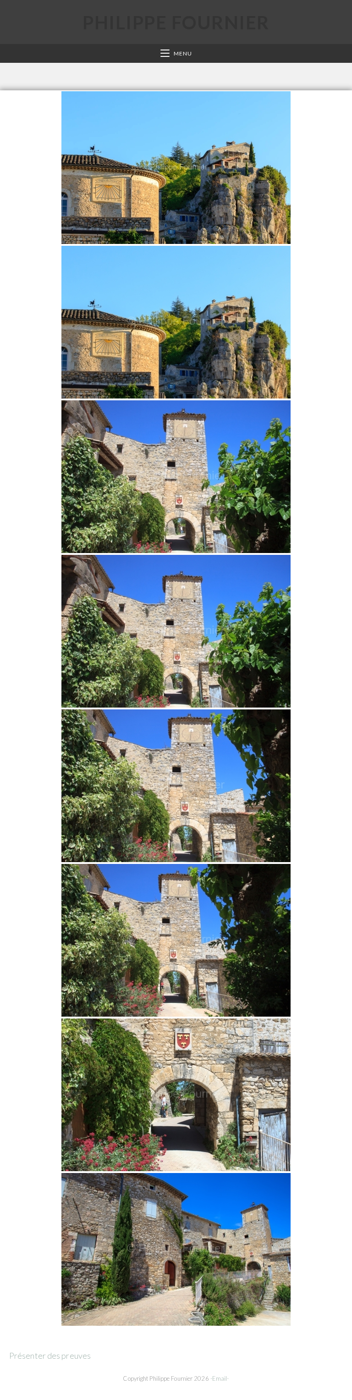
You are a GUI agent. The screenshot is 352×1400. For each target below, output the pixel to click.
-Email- (219, 1378)
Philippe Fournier (176, 22)
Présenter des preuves (50, 1355)
